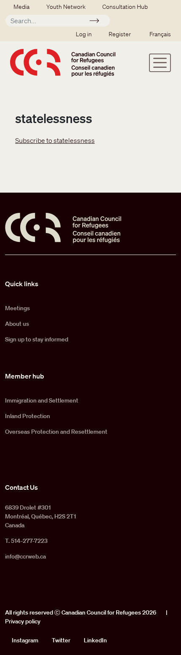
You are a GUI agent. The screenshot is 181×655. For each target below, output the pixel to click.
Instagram (25, 640)
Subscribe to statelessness (55, 140)
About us (17, 324)
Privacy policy (22, 621)
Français (160, 34)
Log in (84, 34)
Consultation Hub (125, 7)
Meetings (17, 308)
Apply (97, 22)
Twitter (61, 640)
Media (21, 7)
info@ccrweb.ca (25, 556)
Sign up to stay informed (36, 339)
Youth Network (65, 7)
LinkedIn (95, 640)
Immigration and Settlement (41, 400)
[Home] (62, 62)
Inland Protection (27, 416)
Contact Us (21, 487)
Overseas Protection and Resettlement (56, 431)
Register (120, 34)
